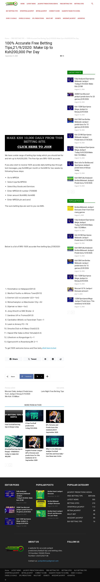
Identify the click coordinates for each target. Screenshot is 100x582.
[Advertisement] (34, 77)
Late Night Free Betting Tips (52, 391)
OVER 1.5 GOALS (11, 18)
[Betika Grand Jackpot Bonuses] (41, 494)
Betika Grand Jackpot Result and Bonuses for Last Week (55, 513)
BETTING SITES (79, 4)
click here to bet (49, 348)
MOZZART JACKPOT (69, 18)
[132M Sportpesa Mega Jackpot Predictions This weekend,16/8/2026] (70, 299)
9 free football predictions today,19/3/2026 (31, 425)
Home (22, 4)
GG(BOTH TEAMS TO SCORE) (71, 11)
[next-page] (10, 465)
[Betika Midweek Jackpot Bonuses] (41, 503)
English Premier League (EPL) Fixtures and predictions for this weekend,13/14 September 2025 (33, 455)
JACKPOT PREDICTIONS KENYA (48, 4)
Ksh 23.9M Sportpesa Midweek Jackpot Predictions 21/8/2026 (83, 137)
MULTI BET (49, 18)
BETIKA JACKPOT (41, 11)
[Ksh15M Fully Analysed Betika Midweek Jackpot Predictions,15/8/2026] (70, 179)
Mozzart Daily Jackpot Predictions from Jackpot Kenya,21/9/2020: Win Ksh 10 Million (19, 394)
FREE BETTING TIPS (66, 4)
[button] (92, 4)
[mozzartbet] (34, 143)
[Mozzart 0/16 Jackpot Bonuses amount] (70, 289)
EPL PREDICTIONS (38, 18)
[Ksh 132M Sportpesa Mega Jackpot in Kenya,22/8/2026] (70, 107)
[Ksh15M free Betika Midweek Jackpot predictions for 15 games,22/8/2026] (70, 120)
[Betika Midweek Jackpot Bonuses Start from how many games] (70, 208)
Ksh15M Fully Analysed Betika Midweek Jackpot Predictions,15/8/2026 (84, 180)
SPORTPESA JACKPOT (27, 11)
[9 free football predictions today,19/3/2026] (34, 415)
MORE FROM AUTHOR (33, 405)
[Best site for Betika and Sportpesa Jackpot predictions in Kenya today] (70, 163)
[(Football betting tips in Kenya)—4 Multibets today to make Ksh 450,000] (14, 441)
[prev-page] (6, 465)
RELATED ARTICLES (14, 405)
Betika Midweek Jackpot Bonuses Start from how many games (84, 209)
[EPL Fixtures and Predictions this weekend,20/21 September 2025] (55, 416)
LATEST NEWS (31, 4)
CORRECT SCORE (54, 11)
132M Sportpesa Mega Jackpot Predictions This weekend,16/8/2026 (84, 301)
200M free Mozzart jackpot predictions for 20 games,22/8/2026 (85, 96)
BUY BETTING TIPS (12, 11)
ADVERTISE (81, 18)
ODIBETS (58, 18)
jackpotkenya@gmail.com (48, 561)
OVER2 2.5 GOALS (24, 18)
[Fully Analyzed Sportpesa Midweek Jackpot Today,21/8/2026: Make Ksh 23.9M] (70, 80)
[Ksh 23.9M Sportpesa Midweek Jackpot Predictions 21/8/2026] (70, 135)
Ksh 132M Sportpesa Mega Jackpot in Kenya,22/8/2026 (83, 109)
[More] (47, 376)
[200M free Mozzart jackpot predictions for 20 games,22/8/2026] (70, 94)
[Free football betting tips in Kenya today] (14, 416)
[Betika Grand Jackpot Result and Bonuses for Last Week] (41, 513)
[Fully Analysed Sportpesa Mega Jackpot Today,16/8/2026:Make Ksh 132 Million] (70, 148)
